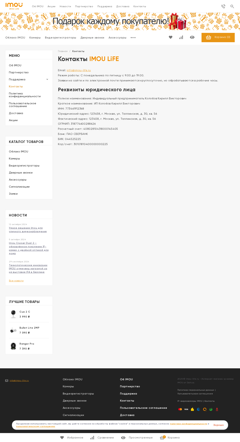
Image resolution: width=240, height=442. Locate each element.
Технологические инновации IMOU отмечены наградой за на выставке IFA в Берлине (28, 268)
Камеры (35, 37)
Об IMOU (37, 6)
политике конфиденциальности (188, 423)
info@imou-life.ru (79, 70)
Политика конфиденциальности (25, 95)
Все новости (16, 281)
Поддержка (105, 6)
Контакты (140, 6)
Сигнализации (19, 186)
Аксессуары (118, 37)
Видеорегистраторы (60, 37)
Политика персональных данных (195, 390)
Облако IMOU (15, 37)
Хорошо (218, 425)
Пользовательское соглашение (22, 105)
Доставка (122, 6)
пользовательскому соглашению (35, 426)
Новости (65, 6)
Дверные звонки (92, 37)
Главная (62, 51)
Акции (52, 6)
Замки (13, 193)
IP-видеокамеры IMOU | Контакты (196, 401)
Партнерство (84, 6)
